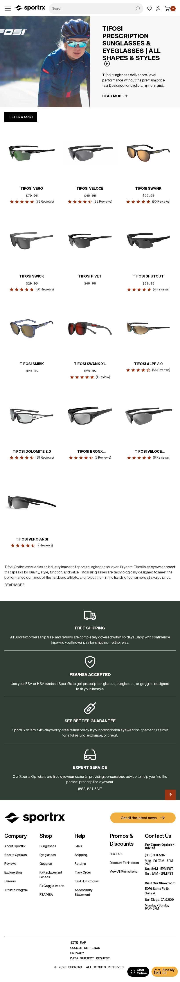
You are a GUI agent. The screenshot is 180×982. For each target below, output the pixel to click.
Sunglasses (48, 846)
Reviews (10, 863)
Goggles (46, 863)
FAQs (78, 846)
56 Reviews (161, 369)
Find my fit (168, 971)
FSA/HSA (46, 894)
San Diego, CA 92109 (159, 899)
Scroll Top (170, 795)
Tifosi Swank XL (90, 364)
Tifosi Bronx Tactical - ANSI (90, 452)
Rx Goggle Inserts (52, 885)
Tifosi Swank (148, 188)
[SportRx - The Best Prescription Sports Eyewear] (30, 8)
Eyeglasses (48, 854)
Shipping (81, 854)
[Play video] (107, 64)
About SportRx (14, 846)
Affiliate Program (16, 890)
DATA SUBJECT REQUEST (90, 958)
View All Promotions (123, 871)
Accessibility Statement (83, 892)
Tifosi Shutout (148, 276)
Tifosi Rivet (90, 276)
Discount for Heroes (124, 862)
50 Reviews (161, 201)
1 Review (103, 376)
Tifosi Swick (31, 276)
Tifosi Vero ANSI (32, 539)
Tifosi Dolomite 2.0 (32, 451)
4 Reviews (161, 289)
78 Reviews (45, 201)
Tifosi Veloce (89, 188)
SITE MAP (78, 942)
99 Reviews (103, 201)
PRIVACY (77, 953)
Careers (10, 881)
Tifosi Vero (31, 188)
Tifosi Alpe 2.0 (148, 364)
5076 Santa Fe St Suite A (157, 891)
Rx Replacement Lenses (51, 875)
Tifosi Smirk (32, 364)
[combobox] (96, 8)
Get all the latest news (139, 818)
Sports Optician (15, 854)
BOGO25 (116, 854)
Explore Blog (13, 872)
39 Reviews (44, 457)
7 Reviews (45, 545)
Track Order (83, 872)
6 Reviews (161, 457)
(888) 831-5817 (155, 855)
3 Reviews (103, 457)
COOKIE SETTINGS (85, 948)
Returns (80, 863)
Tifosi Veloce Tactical (148, 452)
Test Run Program (87, 881)
